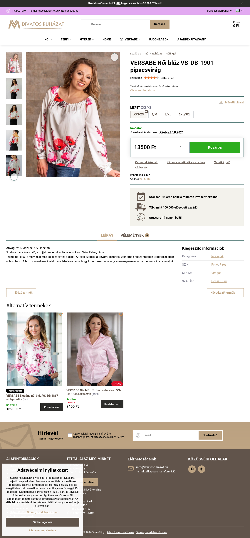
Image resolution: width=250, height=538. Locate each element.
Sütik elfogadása (43, 522)
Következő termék (223, 292)
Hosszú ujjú (219, 281)
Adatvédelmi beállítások (120, 532)
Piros (223, 264)
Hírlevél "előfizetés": (50, 439)
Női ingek (217, 256)
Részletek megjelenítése (42, 530)
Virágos (216, 273)
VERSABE (144, 178)
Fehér (214, 264)
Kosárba (215, 147)
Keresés (159, 24)
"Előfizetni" (210, 435)
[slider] (151, 77)
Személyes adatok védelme (151, 532)
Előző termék (24, 292)
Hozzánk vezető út (84, 482)
